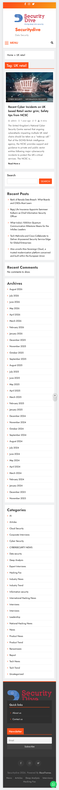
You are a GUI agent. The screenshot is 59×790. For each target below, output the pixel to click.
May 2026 (15, 308)
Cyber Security (15, 99)
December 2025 (18, 340)
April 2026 (15, 314)
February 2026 (17, 327)
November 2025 (18, 346)
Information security (35, 99)
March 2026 (15, 321)
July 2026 (14, 295)
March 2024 (15, 473)
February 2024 (17, 479)
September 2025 (18, 359)
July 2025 (14, 371)
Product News (16, 636)
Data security (16, 553)
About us (17, 713)
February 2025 (17, 403)
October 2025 (16, 352)
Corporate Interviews (19, 534)
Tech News (15, 661)
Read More (13, 163)
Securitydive (28, 29)
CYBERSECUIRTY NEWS (21, 547)
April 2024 (15, 466)
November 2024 (18, 422)
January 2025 (16, 409)
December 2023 (18, 492)
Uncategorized (17, 674)
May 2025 (14, 384)
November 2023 (18, 498)
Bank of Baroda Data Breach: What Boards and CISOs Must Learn (30, 201)
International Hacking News (23, 598)
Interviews (14, 604)
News (12, 629)
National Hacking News (21, 623)
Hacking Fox (15, 572)
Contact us (18, 719)
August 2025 (16, 365)
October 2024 (17, 428)
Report (13, 655)
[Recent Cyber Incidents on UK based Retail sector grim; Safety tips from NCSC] (29, 87)
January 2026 (16, 333)
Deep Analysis (16, 560)
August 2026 (16, 289)
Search (11, 175)
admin (14, 120)
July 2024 (14, 447)
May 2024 (15, 460)
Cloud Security (17, 528)
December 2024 (18, 416)
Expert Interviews (18, 566)
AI (11, 515)
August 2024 (16, 441)
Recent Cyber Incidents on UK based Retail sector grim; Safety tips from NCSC (28, 111)
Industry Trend (16, 585)
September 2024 (18, 435)
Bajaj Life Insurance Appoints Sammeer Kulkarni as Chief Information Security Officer (29, 213)
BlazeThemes (45, 772)
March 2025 (15, 397)
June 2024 (15, 454)
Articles (13, 522)
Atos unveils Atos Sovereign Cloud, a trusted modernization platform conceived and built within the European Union (30, 252)
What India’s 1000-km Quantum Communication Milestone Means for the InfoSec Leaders (29, 226)
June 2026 (15, 302)
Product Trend (16, 642)
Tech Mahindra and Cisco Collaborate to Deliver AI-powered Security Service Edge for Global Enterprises (30, 239)
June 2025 (15, 378)
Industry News (16, 579)
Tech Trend (15, 667)
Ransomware (15, 649)
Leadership (15, 617)
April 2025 (15, 390)
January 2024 (16, 485)
